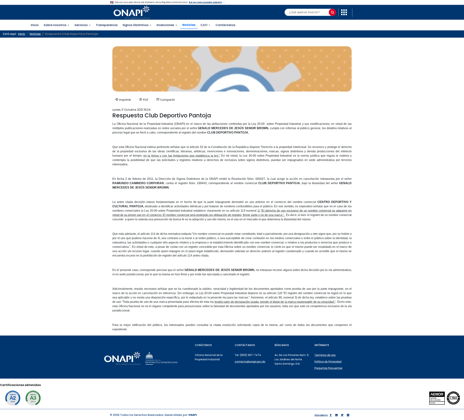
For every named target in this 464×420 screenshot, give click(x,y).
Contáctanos (225, 25)
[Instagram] (348, 415)
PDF (145, 100)
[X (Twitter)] (342, 415)
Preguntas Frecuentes (328, 368)
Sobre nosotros (57, 25)
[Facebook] (330, 415)
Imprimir (124, 100)
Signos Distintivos (137, 25)
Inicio (35, 25)
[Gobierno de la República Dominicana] (170, 358)
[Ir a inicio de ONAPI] (131, 358)
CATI (205, 25)
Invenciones (167, 25)
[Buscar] (332, 12)
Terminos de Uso (325, 355)
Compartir (167, 100)
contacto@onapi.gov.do (250, 361)
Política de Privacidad (327, 361)
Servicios (82, 25)
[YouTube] (336, 415)
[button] (344, 12)
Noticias (188, 25)
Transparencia (106, 25)
